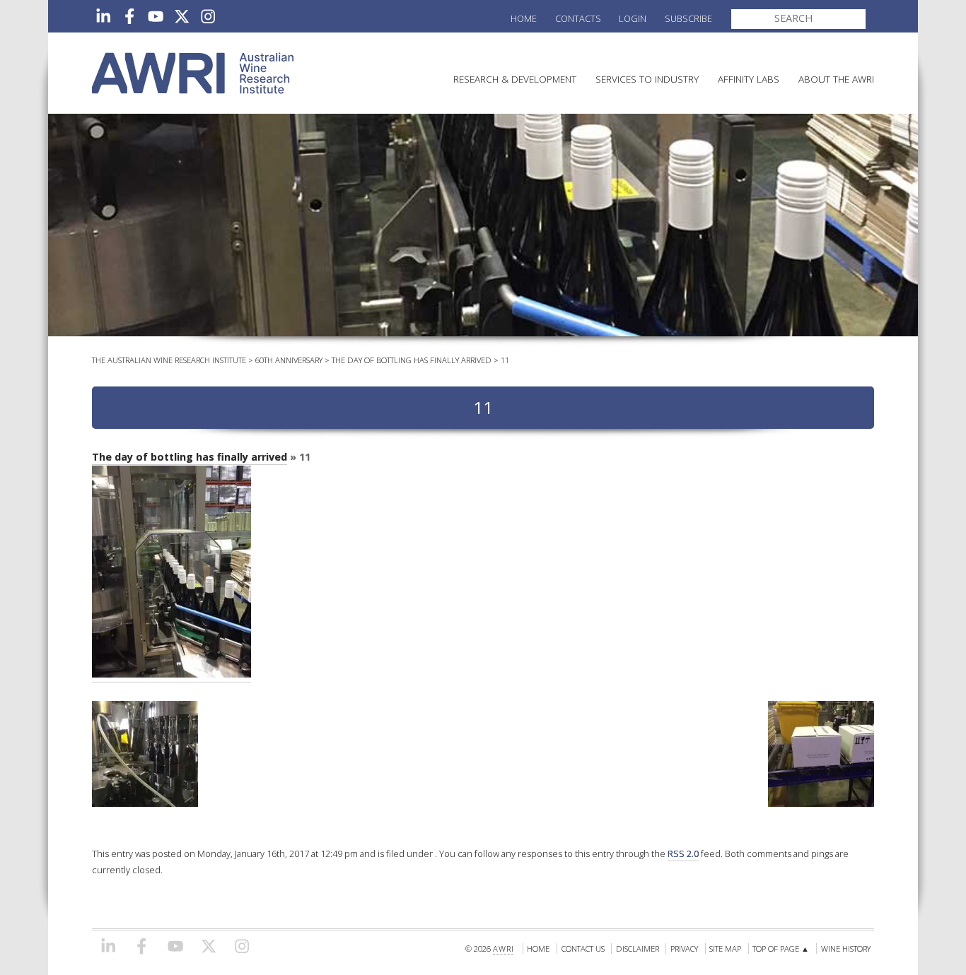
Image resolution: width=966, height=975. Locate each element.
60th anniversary (288, 360)
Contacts (578, 18)
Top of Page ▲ (780, 948)
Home (524, 18)
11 (505, 360)
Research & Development (514, 78)
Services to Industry (647, 78)
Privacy (684, 948)
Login (632, 18)
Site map (725, 948)
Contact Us (583, 948)
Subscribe (688, 18)
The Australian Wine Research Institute (169, 360)
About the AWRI (836, 78)
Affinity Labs (748, 78)
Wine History (846, 948)
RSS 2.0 (683, 853)
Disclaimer (637, 948)
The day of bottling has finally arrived (411, 360)
